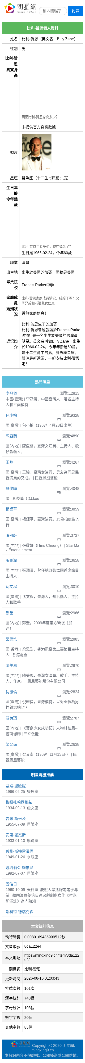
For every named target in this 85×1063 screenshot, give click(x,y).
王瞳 (9, 462)
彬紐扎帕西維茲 (19, 802)
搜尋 (75, 11)
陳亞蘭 (11, 436)
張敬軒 (11, 536)
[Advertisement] (51, 84)
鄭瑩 (9, 613)
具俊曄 (11, 489)
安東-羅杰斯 (16, 835)
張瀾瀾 (11, 560)
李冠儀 (11, 393)
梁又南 (11, 744)
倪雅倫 (11, 692)
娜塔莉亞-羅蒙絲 (19, 868)
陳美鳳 (11, 666)
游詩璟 (11, 718)
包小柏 (11, 415)
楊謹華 (11, 509)
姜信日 (11, 884)
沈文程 (11, 587)
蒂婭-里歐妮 (16, 786)
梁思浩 (11, 639)
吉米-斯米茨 (16, 819)
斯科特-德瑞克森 (19, 912)
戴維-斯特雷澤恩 (19, 851)
